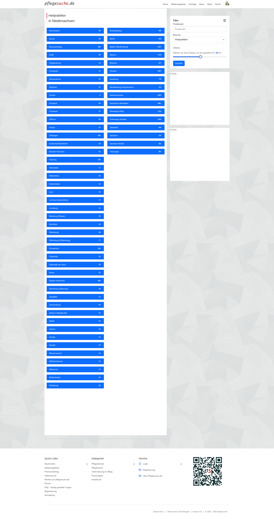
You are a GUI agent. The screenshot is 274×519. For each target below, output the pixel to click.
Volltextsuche (50, 476)
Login (145, 464)
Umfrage (192, 4)
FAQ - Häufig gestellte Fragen (58, 487)
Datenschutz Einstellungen (178, 512)
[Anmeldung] (227, 3)
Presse (48, 483)
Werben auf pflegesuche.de (57, 479)
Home (165, 4)
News (201, 4)
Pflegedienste (98, 464)
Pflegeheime (97, 468)
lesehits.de (96, 479)
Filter (176, 20)
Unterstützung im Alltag (102, 472)
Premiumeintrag (52, 472)
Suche (218, 4)
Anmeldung (50, 495)
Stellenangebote (52, 468)
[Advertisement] (106, 411)
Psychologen (97, 476)
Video (209, 4)
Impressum (197, 512)
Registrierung (51, 491)
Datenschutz (158, 512)
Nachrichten (50, 464)
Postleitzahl (178, 24)
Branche (177, 35)
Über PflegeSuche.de (152, 476)
